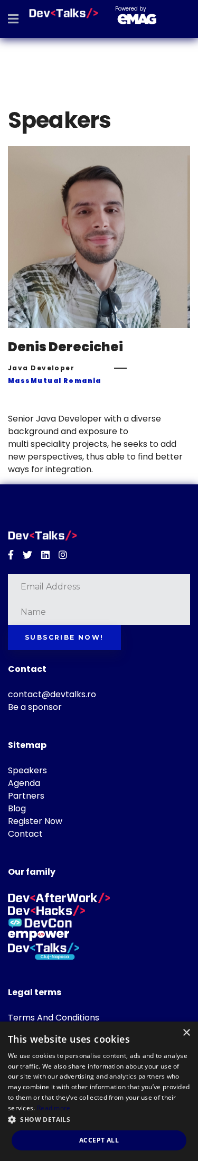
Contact (25, 834)
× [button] (186, 1033)
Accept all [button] (99, 1140)
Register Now (35, 821)
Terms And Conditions (53, 1018)
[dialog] (99, 1091)
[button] (99, 1119)
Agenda (24, 783)
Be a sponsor (35, 707)
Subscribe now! (64, 637)
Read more (54, 1107)
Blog (17, 808)
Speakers (27, 770)
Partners (26, 796)
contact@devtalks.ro (52, 694)
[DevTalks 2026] (63, 13)
